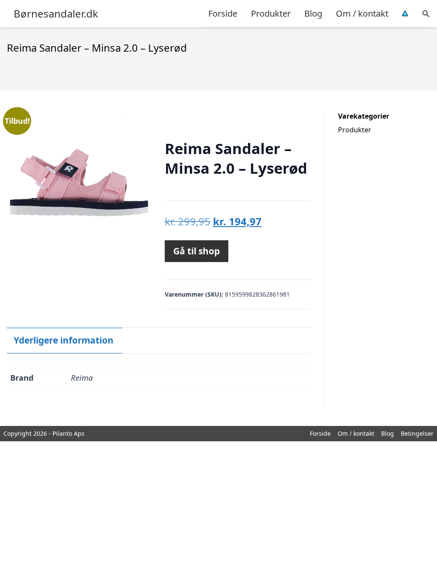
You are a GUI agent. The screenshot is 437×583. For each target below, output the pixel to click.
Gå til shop (196, 251)
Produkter (271, 13)
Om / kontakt (362, 13)
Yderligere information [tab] (64, 340)
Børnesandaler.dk (56, 13)
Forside (222, 13)
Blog (313, 13)
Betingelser (417, 433)
